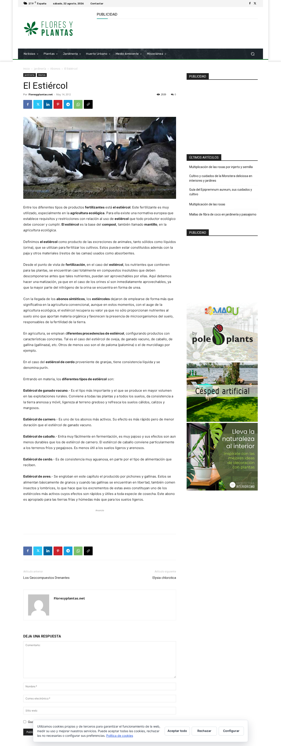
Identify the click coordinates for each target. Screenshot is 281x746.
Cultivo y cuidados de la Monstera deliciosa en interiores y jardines (220, 178)
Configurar (231, 731)
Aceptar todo (177, 731)
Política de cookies (119, 735)
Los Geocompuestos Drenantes (46, 578)
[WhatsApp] (78, 104)
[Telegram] (68, 104)
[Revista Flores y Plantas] (54, 28)
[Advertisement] (177, 33)
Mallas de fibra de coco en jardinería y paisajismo (222, 214)
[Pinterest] (58, 104)
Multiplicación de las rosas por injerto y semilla (221, 167)
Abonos (55, 69)
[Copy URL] (88, 104)
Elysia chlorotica (164, 578)
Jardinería (40, 69)
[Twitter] (255, 3)
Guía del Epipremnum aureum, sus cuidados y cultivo (220, 192)
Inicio (26, 69)
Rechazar (204, 731)
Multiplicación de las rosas (207, 204)
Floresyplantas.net (41, 94)
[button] (252, 54)
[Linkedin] (47, 104)
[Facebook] (249, 3)
